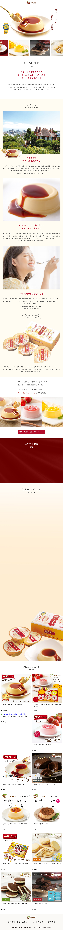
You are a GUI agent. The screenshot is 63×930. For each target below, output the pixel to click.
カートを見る (37, 922)
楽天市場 (51, 922)
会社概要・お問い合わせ (17, 922)
